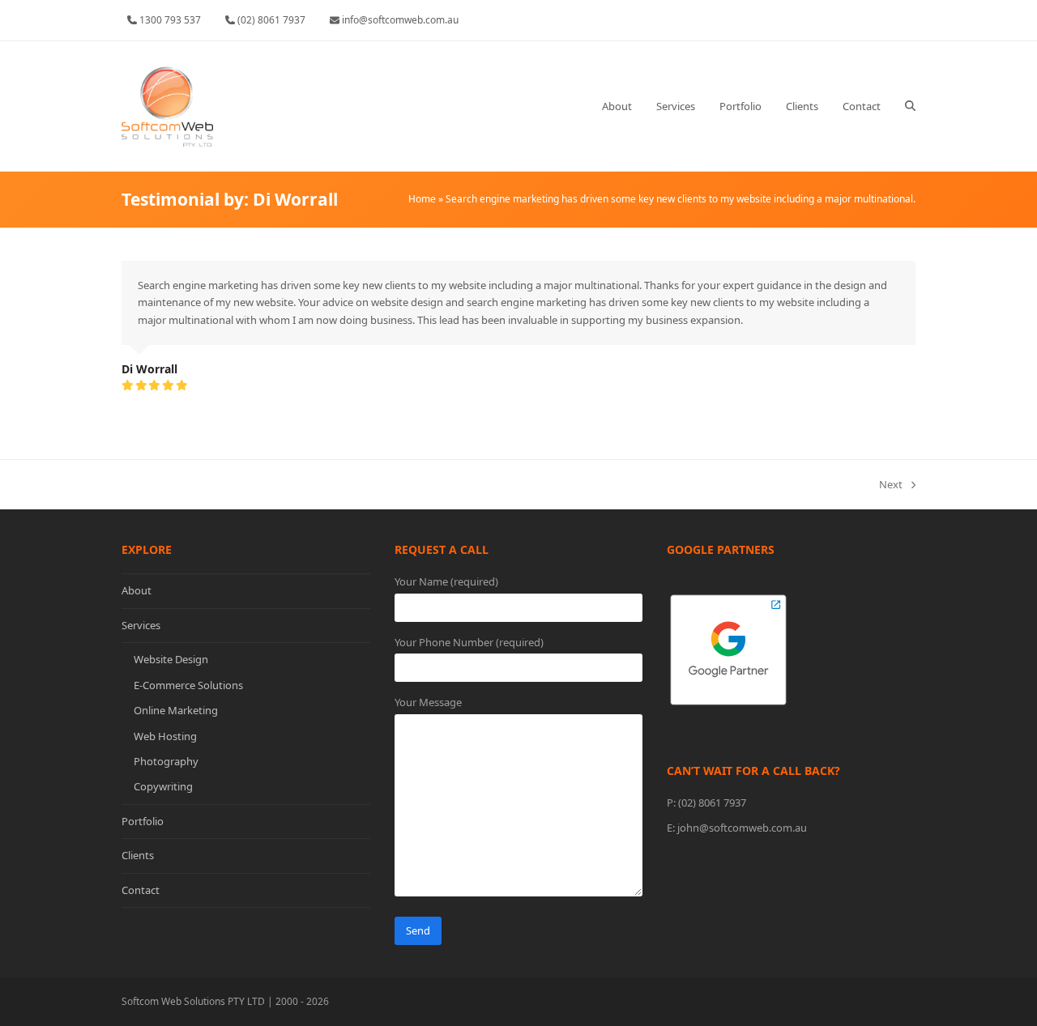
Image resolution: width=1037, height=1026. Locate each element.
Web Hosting (165, 736)
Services (141, 625)
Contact (141, 890)
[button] (910, 106)
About (136, 590)
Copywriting (163, 786)
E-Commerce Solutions (188, 685)
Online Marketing (176, 710)
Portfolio (143, 821)
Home (422, 199)
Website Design (171, 659)
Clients (138, 855)
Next (891, 485)
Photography (166, 761)
